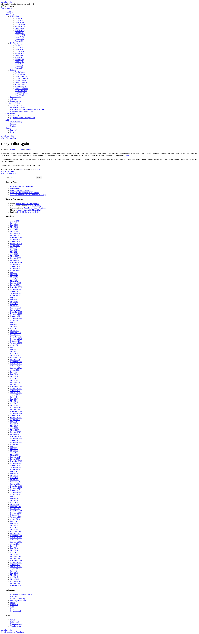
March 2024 (14, 281)
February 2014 (15, 532)
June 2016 (14, 474)
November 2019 (16, 389)
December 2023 (16, 287)
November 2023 (16, 289)
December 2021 (16, 337)
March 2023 (14, 306)
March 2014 (14, 529)
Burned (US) (19, 58)
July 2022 (13, 322)
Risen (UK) (19, 41)
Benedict (29, 149)
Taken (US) (19, 49)
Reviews (13, 609)
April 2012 (14, 577)
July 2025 (13, 248)
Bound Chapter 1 (21, 87)
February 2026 (15, 233)
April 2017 (14, 453)
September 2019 (16, 393)
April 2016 (14, 478)
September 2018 (16, 418)
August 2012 (15, 569)
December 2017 (16, 436)
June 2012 (14, 573)
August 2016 (15, 469)
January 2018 (15, 434)
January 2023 (15, 310)
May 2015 (14, 500)
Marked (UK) (20, 35)
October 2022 (15, 316)
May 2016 (14, 476)
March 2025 (14, 256)
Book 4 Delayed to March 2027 (21, 191)
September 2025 (16, 244)
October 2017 (15, 440)
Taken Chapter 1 (21, 76)
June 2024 (14, 275)
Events (12, 603)
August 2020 (15, 370)
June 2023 (14, 300)
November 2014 (16, 513)
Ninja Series (14, 116)
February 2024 (15, 283)
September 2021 (16, 343)
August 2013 (15, 544)
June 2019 (14, 399)
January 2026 (15, 235)
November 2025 (16, 239)
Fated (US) (19, 45)
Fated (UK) (19, 18)
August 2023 (15, 295)
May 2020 (14, 376)
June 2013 (14, 548)
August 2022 (15, 320)
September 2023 (16, 293)
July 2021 (13, 347)
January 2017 (15, 459)
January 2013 (15, 558)
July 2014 (13, 521)
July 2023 (13, 297)
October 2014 (15, 515)
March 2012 (14, 579)
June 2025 (14, 250)
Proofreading (15, 189)
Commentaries (15, 101)
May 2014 (14, 525)
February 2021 (15, 358)
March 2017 (14, 455)
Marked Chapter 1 (21, 89)
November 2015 (16, 488)
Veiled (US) (19, 55)
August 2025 (15, 246)
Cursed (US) (19, 47)
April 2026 (14, 229)
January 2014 (15, 534)
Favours (13, 124)
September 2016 (16, 467)
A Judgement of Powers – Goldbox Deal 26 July (27, 195)
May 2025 (14, 252)
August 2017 (15, 445)
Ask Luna (13, 99)
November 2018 (16, 413)
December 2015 (16, 486)
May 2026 (14, 227)
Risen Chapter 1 (20, 95)
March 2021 (14, 355)
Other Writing (11, 113)
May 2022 (14, 326)
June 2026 (14, 225)
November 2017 (16, 438)
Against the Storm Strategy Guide (22, 118)
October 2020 (15, 366)
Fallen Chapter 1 (21, 91)
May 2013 (14, 550)
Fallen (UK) (19, 37)
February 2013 (15, 556)
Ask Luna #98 (7, 136)
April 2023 (14, 304)
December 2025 (16, 237)
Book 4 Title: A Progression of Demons (24, 193)
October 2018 (15, 416)
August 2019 (15, 395)
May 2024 (14, 277)
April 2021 (14, 353)
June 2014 (14, 523)
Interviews (14, 605)
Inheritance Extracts (17, 107)
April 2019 (14, 403)
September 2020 (16, 368)
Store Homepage (16, 122)
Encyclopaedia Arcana (18, 601)
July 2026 (13, 223)
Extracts (13, 70)
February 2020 (15, 382)
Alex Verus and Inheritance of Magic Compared (27, 109)
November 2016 (16, 463)
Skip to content (6, 8)
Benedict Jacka (6, 2)
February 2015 (15, 507)
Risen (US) (19, 68)
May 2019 (14, 401)
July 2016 (13, 471)
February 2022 (15, 333)
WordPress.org (15, 626)
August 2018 (15, 420)
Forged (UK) (19, 39)
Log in (12, 620)
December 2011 (16, 585)
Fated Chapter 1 (20, 72)
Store (7, 120)
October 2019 (15, 391)
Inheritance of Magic (13, 103)
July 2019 (13, 397)
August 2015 (15, 494)
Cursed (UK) (19, 20)
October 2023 (15, 291)
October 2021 (15, 341)
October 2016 (15, 465)
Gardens (13, 126)
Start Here (9, 12)
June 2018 (14, 424)
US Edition (14, 43)
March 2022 (14, 331)
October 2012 (15, 565)
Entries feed (14, 622)
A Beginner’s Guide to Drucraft (21, 111)
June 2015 (14, 498)
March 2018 (14, 430)
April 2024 (14, 279)
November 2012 (16, 563)
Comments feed (16, 624)
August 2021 (15, 345)
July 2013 (13, 546)
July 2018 (13, 422)
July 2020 (13, 372)
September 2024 (16, 268)
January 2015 (15, 509)
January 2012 (15, 583)
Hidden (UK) (20, 27)
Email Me (13, 130)
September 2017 (16, 442)
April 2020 (14, 378)
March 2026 (14, 231)
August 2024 (15, 271)
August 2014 (15, 519)
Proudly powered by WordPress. (13, 632)
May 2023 (14, 302)
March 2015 (14, 505)
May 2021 (14, 351)
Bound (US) (19, 60)
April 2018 (14, 428)
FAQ (12, 132)
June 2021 (14, 349)
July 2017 (13, 447)
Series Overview (16, 105)
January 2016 (15, 484)
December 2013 (16, 536)
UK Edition (14, 16)
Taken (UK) (19, 22)
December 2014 (16, 511)
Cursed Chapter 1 (21, 74)
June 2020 (14, 374)
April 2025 (14, 254)
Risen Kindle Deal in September (22, 186)
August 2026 (15, 221)
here (127, 155)
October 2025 (15, 242)
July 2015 (13, 496)
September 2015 (16, 492)
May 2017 (14, 451)
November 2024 (16, 264)
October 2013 (15, 540)
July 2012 (13, 571)
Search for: (9, 177)
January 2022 (15, 335)
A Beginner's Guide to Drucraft (21, 594)
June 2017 (14, 449)
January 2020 (15, 384)
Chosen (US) (19, 51)
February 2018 (15, 432)
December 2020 (16, 362)
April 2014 (14, 527)
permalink (38, 169)
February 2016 (15, 482)
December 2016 (16, 461)
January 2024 (15, 285)
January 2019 (15, 409)
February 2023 (15, 308)
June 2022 (14, 324)
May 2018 (14, 426)
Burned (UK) (20, 31)
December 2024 (16, 262)
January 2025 (15, 260)
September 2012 (16, 567)
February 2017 (15, 457)
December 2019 (16, 387)
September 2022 (16, 318)
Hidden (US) (19, 53)
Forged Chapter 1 (21, 93)
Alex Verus (10, 14)
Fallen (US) (19, 64)
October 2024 (15, 266)
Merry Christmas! (8, 138)
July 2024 (13, 273)
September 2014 (16, 517)
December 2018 (16, 411)
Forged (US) (19, 66)
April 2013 (14, 552)
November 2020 (16, 364)
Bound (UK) (19, 33)
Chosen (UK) (20, 24)
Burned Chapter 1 (21, 84)
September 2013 (16, 542)
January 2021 (15, 360)
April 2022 (14, 329)
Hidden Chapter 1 (21, 80)
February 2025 (15, 258)
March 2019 (14, 405)
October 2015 (15, 490)
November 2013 (16, 538)
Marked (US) (19, 62)
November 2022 (16, 314)
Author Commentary (17, 598)
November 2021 (16, 339)
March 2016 (14, 480)
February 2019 (15, 407)
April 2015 (14, 503)
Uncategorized (15, 611)
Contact (8, 128)
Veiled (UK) (19, 29)
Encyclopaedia (15, 97)
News (21, 169)
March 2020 (14, 380)
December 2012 (16, 561)
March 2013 (14, 554)
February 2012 (15, 581)
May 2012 (14, 575)
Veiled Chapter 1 (21, 82)
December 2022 (16, 312)
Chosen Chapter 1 (21, 78)
